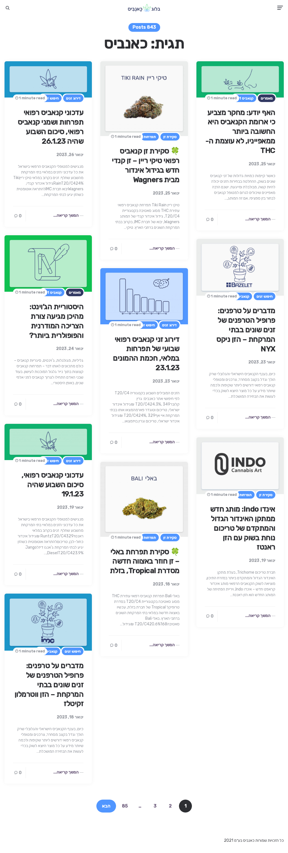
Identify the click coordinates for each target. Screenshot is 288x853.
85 (125, 806)
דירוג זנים (73, 98)
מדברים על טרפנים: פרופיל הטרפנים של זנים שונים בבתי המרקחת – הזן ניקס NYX (245, 329)
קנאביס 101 (244, 98)
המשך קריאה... (66, 215)
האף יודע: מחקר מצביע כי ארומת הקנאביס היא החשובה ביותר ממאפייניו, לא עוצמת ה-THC (240, 131)
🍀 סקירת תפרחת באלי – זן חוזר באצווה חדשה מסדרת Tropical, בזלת (145, 561)
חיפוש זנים (51, 98)
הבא (106, 806)
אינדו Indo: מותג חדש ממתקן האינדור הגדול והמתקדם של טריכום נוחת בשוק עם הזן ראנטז (242, 528)
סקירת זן (170, 137)
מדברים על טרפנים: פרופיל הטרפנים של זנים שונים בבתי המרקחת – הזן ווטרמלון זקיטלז (49, 684)
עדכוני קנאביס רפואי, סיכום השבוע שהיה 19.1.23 (52, 485)
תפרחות (150, 137)
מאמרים (267, 98)
